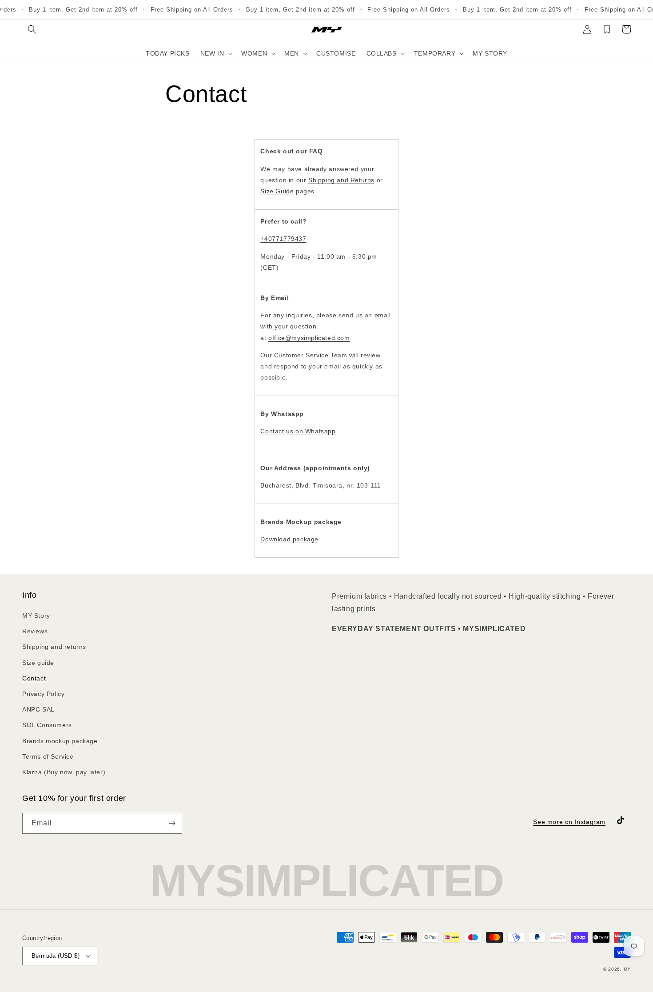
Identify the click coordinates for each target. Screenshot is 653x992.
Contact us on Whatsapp (297, 431)
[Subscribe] (172, 823)
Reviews (35, 631)
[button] (32, 29)
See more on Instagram (569, 821)
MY (627, 969)
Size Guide (277, 191)
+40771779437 (283, 238)
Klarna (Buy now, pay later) (63, 772)
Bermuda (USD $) (56, 955)
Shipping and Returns (341, 180)
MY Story (36, 615)
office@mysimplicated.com (309, 337)
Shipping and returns (54, 646)
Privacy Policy (43, 693)
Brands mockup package (60, 740)
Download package (289, 539)
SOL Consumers (47, 724)
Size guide (38, 662)
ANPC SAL (38, 709)
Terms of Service (48, 756)
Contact (34, 678)
